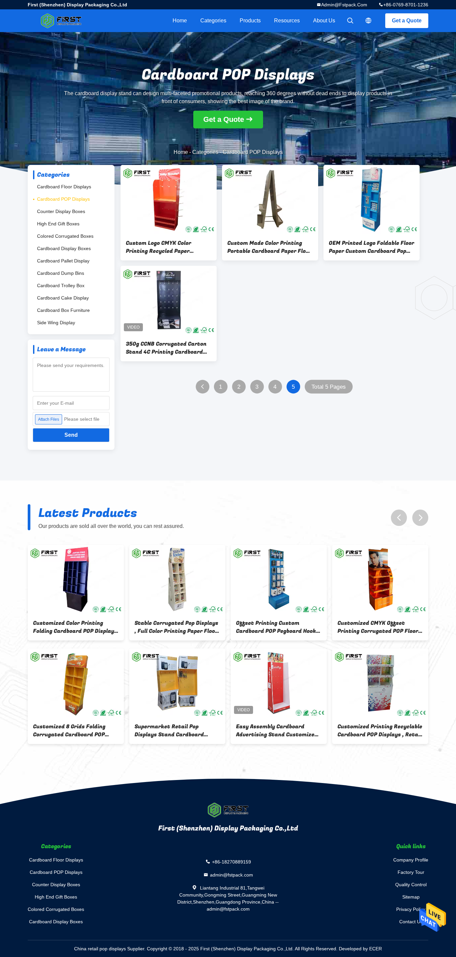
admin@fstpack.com (344, 4)
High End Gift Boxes (58, 223)
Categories (213, 20)
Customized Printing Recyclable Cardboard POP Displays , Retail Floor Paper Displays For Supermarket (379, 731)
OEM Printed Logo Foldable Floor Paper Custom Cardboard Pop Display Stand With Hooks (371, 247)
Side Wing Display (56, 322)
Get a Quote (407, 20)
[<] (202, 387)
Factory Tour (411, 872)
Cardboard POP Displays (63, 199)
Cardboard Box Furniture (63, 310)
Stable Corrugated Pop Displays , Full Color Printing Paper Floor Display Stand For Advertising (176, 627)
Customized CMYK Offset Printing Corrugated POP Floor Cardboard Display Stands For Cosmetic (377, 627)
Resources (287, 20)
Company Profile (410, 860)
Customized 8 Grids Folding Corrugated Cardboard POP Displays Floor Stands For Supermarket (69, 731)
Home (180, 20)
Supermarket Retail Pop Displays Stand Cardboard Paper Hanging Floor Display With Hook (171, 731)
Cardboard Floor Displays (64, 186)
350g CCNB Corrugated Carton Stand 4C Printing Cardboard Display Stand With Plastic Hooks (166, 348)
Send (71, 435)
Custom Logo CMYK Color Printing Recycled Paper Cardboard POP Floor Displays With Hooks (165, 247)
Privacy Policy (410, 909)
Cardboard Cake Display (63, 298)
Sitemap (411, 897)
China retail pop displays (100, 948)
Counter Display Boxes (61, 211)
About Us (324, 20)
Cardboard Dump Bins (60, 273)
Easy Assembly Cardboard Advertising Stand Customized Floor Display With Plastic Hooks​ (277, 731)
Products (250, 20)
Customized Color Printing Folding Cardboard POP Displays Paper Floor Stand (75, 627)
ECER (375, 948)
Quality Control (411, 884)
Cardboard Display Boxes (64, 248)
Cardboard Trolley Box (60, 285)
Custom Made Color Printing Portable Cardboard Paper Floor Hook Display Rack (269, 247)
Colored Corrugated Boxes (65, 236)
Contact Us (411, 921)
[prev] (399, 518)
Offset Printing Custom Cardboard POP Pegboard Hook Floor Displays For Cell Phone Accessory (276, 627)
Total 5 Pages (328, 387)
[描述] (369, 20)
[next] (420, 518)
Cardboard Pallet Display (63, 260)
